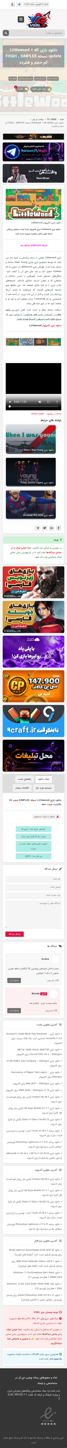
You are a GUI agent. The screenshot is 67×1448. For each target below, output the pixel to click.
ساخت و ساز (53, 78)
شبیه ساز (12, 78)
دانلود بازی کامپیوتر (51, 325)
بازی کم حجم (40, 78)
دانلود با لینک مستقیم (44, 817)
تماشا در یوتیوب (53, 414)
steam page (37, 414)
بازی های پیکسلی (26, 78)
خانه (62, 119)
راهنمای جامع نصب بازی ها (33, 829)
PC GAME (51, 119)
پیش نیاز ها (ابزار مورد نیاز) (33, 836)
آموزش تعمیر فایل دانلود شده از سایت (33, 846)
